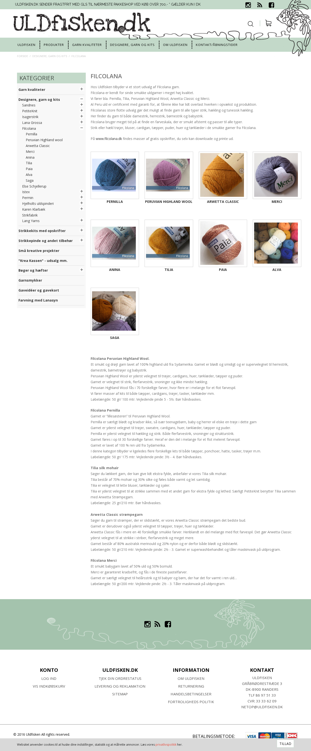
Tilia (168, 269)
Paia (223, 269)
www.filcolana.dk (109, 138)
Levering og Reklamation (120, 686)
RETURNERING (191, 686)
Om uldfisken (175, 45)
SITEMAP (120, 693)
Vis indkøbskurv (49, 686)
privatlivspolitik (166, 744)
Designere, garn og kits (132, 45)
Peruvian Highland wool (168, 201)
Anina (114, 269)
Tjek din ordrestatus (120, 678)
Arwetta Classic (223, 201)
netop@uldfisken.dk (262, 706)
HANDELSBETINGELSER (191, 693)
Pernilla (115, 201)
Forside (22, 56)
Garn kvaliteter (87, 45)
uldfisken (26, 45)
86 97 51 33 (266, 695)
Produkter (54, 45)
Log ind (48, 678)
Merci (277, 201)
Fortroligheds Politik (191, 701)
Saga (114, 337)
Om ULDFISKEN (191, 678)
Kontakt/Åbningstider (217, 45)
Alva (276, 269)
